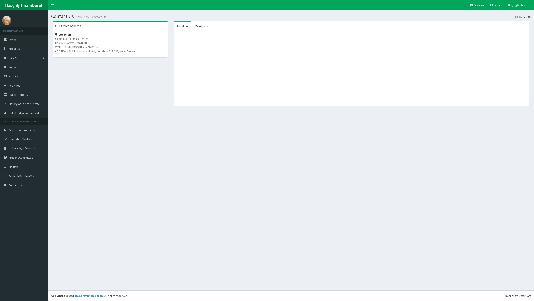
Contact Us (525, 16)
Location (182, 26)
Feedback (201, 26)
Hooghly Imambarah (89, 296)
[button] (52, 5)
